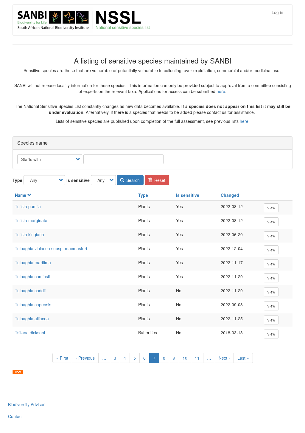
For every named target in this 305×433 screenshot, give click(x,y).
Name (20, 195)
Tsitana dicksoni (30, 332)
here (221, 91)
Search (132, 180)
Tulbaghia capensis (33, 304)
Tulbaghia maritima (33, 262)
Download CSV (18, 372)
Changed (230, 195)
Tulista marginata (31, 220)
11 (199, 358)
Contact (15, 416)
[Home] (115, 20)
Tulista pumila (28, 206)
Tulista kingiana (29, 234)
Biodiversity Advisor (26, 404)
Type (17, 180)
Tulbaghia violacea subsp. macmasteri (51, 248)
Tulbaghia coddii (30, 290)
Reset (159, 180)
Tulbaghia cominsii (32, 276)
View (271, 207)
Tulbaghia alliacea (32, 318)
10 (187, 358)
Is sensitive (78, 180)
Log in (277, 12)
